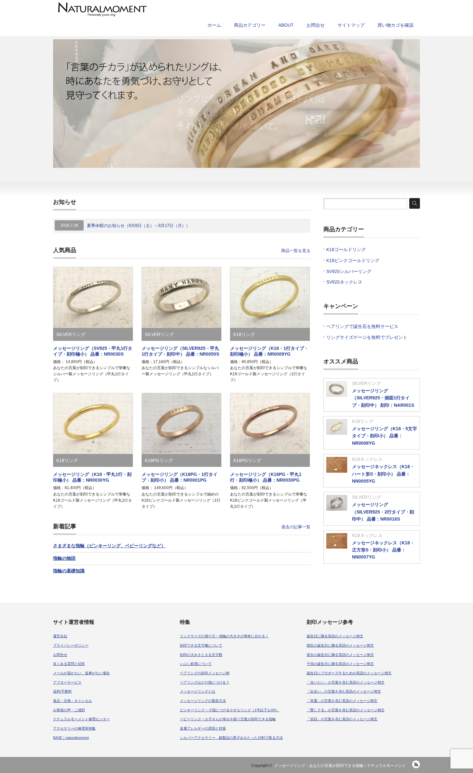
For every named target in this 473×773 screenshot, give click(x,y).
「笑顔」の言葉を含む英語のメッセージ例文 (342, 719)
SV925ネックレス (344, 282)
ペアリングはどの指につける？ (204, 682)
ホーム (214, 25)
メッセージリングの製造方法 (203, 701)
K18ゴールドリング (346, 249)
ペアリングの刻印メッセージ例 (204, 673)
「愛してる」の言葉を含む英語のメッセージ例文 (346, 710)
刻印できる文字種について (201, 645)
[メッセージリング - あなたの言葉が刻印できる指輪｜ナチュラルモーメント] (186, 9)
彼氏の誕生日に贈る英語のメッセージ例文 (340, 645)
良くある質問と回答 (69, 664)
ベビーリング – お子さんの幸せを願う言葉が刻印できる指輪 (228, 719)
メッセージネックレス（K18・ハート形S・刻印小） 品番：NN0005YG (383, 474)
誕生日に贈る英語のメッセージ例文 (335, 636)
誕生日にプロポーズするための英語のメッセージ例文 (349, 673)
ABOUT (286, 25)
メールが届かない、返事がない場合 (81, 673)
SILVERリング (70, 334)
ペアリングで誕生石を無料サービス (362, 326)
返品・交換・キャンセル (72, 701)
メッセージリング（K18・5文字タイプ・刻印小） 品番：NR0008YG (384, 436)
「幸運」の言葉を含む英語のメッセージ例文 (342, 701)
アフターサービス (67, 682)
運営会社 (60, 636)
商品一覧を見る (296, 250)
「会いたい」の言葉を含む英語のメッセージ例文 (346, 682)
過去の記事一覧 (296, 526)
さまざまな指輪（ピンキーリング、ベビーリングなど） (109, 545)
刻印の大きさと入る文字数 (201, 655)
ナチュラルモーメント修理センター (81, 719)
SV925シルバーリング (348, 271)
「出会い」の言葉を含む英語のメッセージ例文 (344, 691)
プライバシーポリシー (70, 645)
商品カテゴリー (249, 25)
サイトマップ (351, 25)
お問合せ (316, 25)
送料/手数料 (62, 691)
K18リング (244, 334)
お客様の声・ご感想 (69, 710)
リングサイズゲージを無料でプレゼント (366, 337)
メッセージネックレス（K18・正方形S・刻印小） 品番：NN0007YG (383, 550)
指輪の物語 (64, 558)
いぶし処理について (196, 664)
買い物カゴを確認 (395, 25)
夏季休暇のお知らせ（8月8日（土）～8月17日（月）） (138, 225)
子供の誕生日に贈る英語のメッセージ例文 (340, 664)
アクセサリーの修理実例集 (74, 728)
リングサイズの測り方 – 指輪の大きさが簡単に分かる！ (224, 636)
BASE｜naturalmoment (71, 738)
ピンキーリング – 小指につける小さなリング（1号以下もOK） (229, 710)
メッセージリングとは (197, 691)
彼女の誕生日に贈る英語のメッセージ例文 (340, 655)
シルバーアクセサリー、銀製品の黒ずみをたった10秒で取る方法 (231, 738)
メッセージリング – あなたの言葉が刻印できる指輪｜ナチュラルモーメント (340, 765)
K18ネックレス (367, 459)
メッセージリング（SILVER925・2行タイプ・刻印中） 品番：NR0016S (383, 512)
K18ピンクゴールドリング (352, 260)
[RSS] (416, 764)
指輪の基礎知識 (69, 570)
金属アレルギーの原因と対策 (203, 728)
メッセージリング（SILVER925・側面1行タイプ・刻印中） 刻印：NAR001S (383, 398)
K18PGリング (159, 460)
